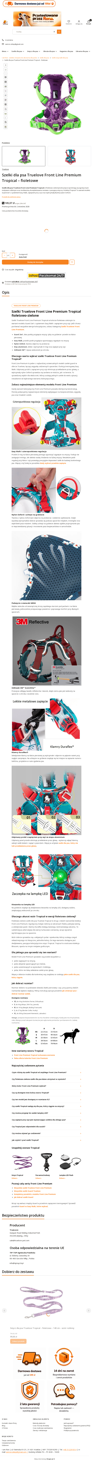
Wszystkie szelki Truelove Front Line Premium (33, 1188)
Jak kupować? (69, 1423)
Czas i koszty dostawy (41, 1426)
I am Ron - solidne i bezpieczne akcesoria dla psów (19, 58)
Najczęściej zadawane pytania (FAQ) (77, 1426)
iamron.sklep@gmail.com (14, 44)
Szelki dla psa (44, 58)
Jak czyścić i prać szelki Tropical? (46, 1140)
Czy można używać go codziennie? (46, 1133)
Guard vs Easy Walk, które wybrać (33, 1206)
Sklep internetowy (43, 1459)
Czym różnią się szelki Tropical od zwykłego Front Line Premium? (46, 1072)
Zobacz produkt (18, 1341)
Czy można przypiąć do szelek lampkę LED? (46, 1112)
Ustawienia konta (8, 1443)
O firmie (5, 1428)
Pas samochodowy (42, 1175)
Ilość (3, 251)
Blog (3, 1426)
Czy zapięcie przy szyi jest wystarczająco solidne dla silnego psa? (46, 1119)
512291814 (9, 40)
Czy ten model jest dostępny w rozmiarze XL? (46, 1099)
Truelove (5, 169)
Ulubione (5, 1445)
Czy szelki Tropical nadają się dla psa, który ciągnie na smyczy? (46, 1106)
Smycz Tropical (17, 1175)
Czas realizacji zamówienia (43, 1428)
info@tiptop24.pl (16, 1263)
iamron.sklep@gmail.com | (17, 1452)
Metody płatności (39, 1423)
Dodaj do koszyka (35, 262)
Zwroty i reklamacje (40, 1430)
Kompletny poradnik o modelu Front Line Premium (35, 1194)
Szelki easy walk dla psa (60, 58)
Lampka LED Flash (66, 1175)
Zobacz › (15, 1178)
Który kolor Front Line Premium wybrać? (46, 1085)
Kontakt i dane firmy (9, 1423)
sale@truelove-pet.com (19, 1240)
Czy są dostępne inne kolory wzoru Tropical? (46, 1092)
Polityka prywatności (71, 1430)
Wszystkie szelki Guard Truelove (27, 1191)
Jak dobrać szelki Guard (23, 1197)
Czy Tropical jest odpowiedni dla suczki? (46, 1126)
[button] (59, 32)
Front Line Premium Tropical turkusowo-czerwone (34, 1055)
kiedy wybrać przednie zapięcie (53, 463)
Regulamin (68, 1428)
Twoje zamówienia (9, 1440)
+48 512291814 (70, 1449)
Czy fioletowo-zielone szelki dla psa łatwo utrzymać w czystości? (46, 1079)
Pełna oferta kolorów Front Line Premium (31, 1058)
